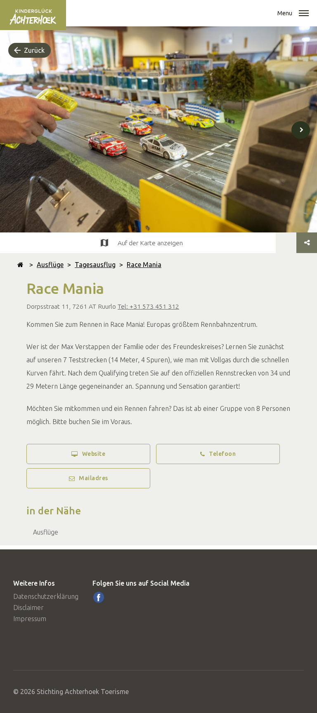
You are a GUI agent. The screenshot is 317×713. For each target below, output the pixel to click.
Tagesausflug (95, 264)
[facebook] (98, 597)
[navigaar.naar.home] (20, 264)
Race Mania (144, 264)
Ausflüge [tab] (45, 532)
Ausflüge (50, 264)
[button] (304, 14)
